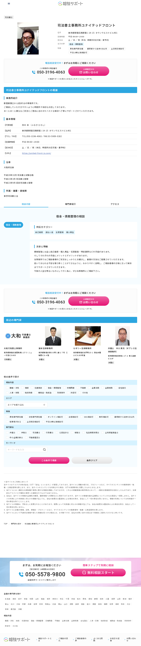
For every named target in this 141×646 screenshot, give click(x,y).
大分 (128, 604)
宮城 (26, 599)
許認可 (7, 626)
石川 (12, 604)
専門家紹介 (70, 204)
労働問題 (48, 620)
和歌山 (47, 604)
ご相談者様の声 (80, 639)
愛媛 (94, 604)
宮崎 (7, 609)
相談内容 (26, 204)
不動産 (57, 620)
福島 (43, 599)
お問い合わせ (131, 639)
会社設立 (84, 620)
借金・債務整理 (13, 224)
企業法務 (65, 620)
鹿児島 (13, 609)
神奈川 (55, 599)
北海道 (7, 599)
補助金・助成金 (116, 620)
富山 (7, 604)
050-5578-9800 (45, 574)
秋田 (31, 599)
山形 (37, 599)
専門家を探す (16, 523)
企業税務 (74, 620)
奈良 (41, 604)
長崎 (117, 604)
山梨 (119, 599)
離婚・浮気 (9, 620)
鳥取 (71, 604)
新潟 (124, 599)
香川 (88, 604)
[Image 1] (26, 52)
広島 (54, 604)
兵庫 (29, 604)
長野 (113, 599)
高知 (100, 604)
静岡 (96, 599)
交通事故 (25, 620)
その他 (15, 626)
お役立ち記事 (115, 639)
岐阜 (102, 599)
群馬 (84, 599)
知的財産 (104, 620)
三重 (107, 599)
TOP (5, 523)
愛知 (90, 599)
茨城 (73, 599)
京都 (24, 604)
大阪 (18, 604)
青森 (14, 599)
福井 (130, 599)
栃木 (79, 599)
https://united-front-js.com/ (36, 153)
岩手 (20, 599)
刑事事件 (127, 620)
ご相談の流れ (63, 639)
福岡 (106, 604)
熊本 (123, 604)
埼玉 (61, 599)
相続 (18, 620)
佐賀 (111, 604)
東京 (48, 599)
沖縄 (20, 609)
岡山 (60, 604)
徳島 (83, 604)
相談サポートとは (44, 639)
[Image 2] (29, 52)
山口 (65, 604)
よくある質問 (98, 639)
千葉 (67, 599)
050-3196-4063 (51, 72)
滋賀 (35, 604)
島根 (77, 604)
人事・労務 (94, 620)
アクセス (115, 204)
